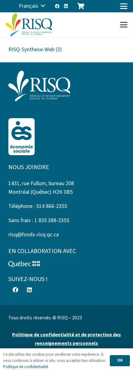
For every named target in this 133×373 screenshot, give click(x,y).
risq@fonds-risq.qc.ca (33, 234)
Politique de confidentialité (25, 367)
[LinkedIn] (66, 6)
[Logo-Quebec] (66, 264)
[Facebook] (57, 6)
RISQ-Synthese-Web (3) (35, 49)
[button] (32, 6)
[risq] (29, 24)
